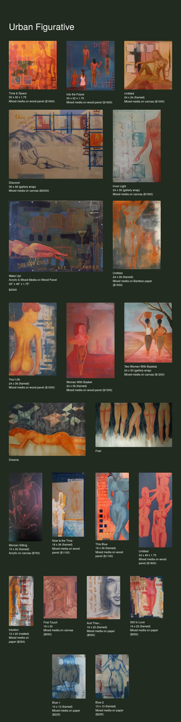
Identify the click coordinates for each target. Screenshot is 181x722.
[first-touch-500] (60, 597)
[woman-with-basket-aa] (90, 340)
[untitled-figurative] (137, 235)
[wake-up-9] (56, 236)
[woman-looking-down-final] (33, 339)
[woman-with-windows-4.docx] (148, 65)
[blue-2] (112, 676)
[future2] (90, 65)
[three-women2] (155, 510)
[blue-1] (69, 676)
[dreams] (47, 429)
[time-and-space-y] (33, 65)
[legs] (133, 425)
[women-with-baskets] (148, 333)
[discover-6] (56, 144)
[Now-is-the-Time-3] (69, 505)
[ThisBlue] (112, 506)
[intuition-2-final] (21, 601)
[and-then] (103, 597)
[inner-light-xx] (137, 146)
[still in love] (147, 597)
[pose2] (25, 507)
